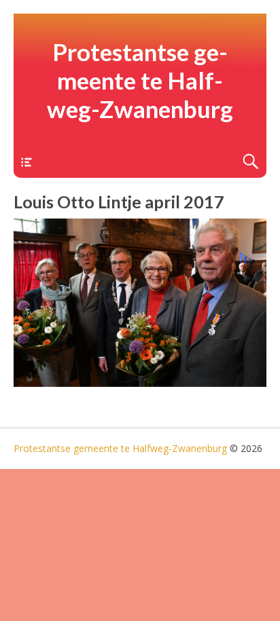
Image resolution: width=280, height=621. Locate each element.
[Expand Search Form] (250, 162)
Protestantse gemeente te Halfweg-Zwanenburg (140, 80)
